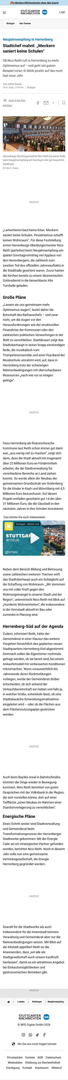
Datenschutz (53, 1057)
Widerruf (56, 1067)
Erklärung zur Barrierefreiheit (42, 1062)
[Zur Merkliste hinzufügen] (62, 102)
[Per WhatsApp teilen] (53, 102)
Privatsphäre (14, 1057)
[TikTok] (37, 1035)
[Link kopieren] (31, 102)
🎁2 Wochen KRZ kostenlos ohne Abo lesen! (34, 2)
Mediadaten (15, 1062)
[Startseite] (9, 1001)
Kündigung (13, 1067)
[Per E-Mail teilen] (46, 102)
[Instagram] (23, 1035)
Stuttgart (10, 23)
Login (62, 12)
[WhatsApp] (30, 1035)
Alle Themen (25, 23)
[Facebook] (44, 1035)
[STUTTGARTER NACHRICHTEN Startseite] (34, 12)
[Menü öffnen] (4, 12)
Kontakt (27, 1067)
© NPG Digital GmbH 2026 (34, 1024)
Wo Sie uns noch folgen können (37, 1044)
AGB (40, 1057)
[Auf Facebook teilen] (37, 102)
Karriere (30, 1057)
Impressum (42, 1067)
